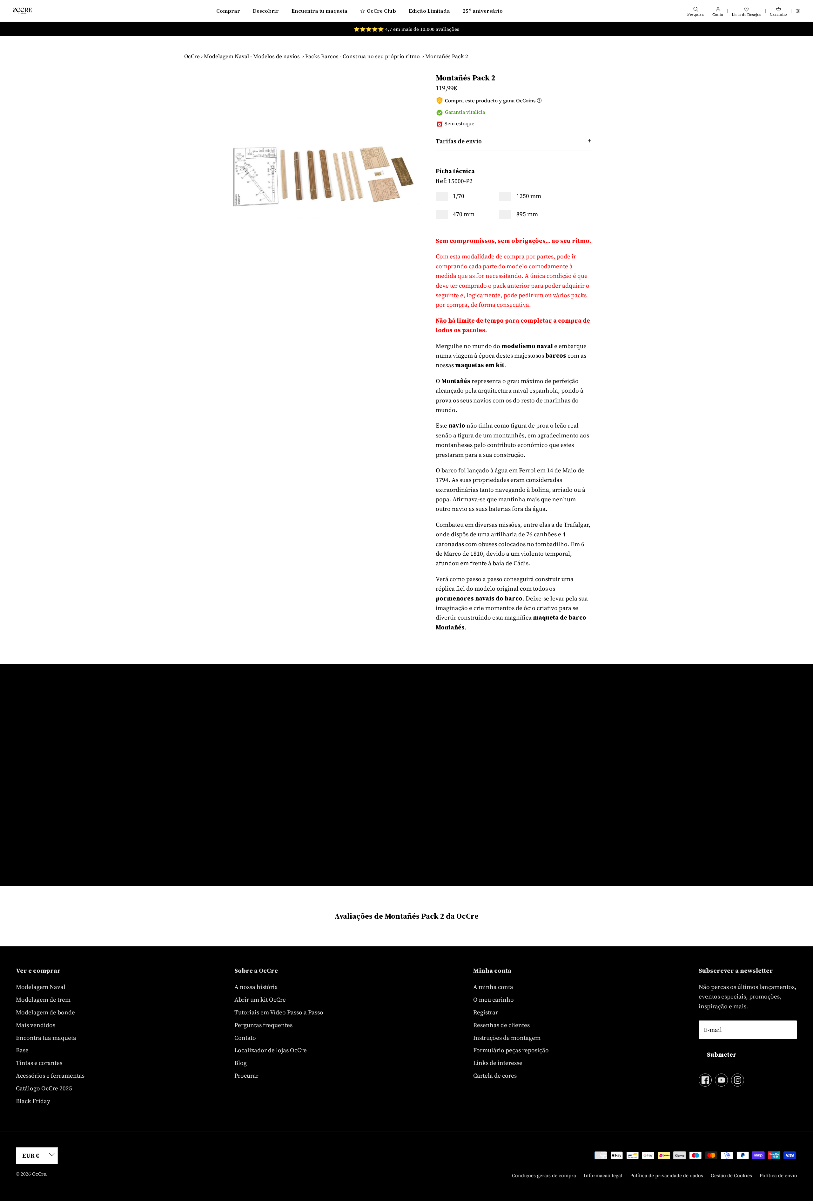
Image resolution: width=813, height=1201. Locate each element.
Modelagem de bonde (45, 1012)
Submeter (721, 1054)
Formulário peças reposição (511, 1050)
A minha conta (493, 987)
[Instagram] (737, 1080)
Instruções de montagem (507, 1037)
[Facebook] (705, 1080)
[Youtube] (721, 1080)
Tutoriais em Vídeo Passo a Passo (278, 1012)
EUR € (30, 1155)
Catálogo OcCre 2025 (44, 1088)
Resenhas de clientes (501, 1025)
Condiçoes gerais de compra (544, 1175)
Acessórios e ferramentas (50, 1075)
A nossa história (256, 987)
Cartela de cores (495, 1075)
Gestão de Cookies (731, 1175)
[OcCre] (22, 11)
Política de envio (778, 1175)
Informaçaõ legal (603, 1175)
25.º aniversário (483, 10)
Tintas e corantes (39, 1063)
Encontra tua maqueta (46, 1037)
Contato (245, 1037)
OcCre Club (381, 10)
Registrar (485, 1012)
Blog (240, 1063)
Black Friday (33, 1101)
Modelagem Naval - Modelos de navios (252, 56)
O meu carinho (493, 999)
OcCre (192, 56)
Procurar (246, 1075)
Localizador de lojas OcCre (270, 1050)
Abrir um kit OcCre (260, 999)
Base (22, 1050)
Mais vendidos (35, 1025)
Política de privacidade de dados (666, 1175)
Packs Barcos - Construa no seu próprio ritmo (362, 56)
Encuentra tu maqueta (319, 10)
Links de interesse (497, 1063)
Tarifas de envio (459, 141)
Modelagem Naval (40, 987)
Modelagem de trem (43, 999)
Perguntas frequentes (263, 1025)
